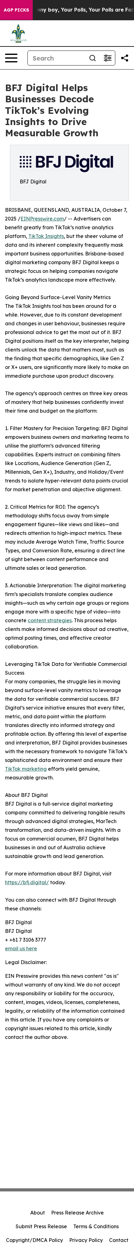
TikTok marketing (26, 769)
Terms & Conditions (96, 1226)
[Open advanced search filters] (107, 58)
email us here (21, 948)
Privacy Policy (86, 1240)
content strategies (50, 620)
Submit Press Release (41, 1226)
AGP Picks (16, 10)
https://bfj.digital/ (27, 882)
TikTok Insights (46, 236)
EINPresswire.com (42, 219)
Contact (118, 1240)
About (37, 1213)
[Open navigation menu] (11, 58)
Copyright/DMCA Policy (34, 1240)
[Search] (92, 58)
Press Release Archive (77, 1213)
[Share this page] (124, 58)
